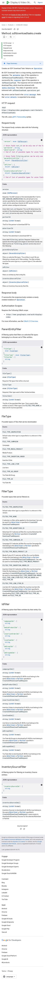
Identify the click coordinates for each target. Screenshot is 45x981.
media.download (8, 88)
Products (11, 25)
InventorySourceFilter (21, 173)
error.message (30, 95)
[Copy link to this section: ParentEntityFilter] (23, 329)
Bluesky (4, 886)
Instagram (5, 889)
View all (4, 932)
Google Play (5, 929)
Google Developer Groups (10, 863)
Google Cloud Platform (9, 956)
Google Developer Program (10, 860)
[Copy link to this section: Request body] (17, 123)
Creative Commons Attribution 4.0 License (16, 839)
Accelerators (6, 870)
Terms (4, 971)
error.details (11, 97)
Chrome (4, 912)
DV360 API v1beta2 (22, 25)
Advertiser (15, 522)
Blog (3, 882)
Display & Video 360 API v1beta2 (21, 2)
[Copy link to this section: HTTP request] (17, 103)
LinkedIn (4, 893)
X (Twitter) (5, 896)
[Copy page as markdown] (11, 37)
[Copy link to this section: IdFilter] (12, 604)
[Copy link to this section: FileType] (13, 416)
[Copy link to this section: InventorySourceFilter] (28, 767)
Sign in (40, 2)
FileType (13, 351)
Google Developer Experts (10, 867)
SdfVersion (22, 141)
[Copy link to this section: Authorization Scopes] (24, 306)
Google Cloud (6, 925)
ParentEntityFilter (19, 160)
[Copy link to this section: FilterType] (15, 491)
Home (3, 25)
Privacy (10, 971)
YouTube (5, 899)
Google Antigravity (8, 922)
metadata (16, 75)
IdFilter (15, 167)
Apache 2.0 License (19, 841)
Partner (18, 534)
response (17, 80)
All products (6, 962)
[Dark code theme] (41, 140)
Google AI (5, 959)
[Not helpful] (17, 29)
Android (4, 908)
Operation (38, 68)
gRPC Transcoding (19, 117)
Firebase (4, 915)
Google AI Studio (7, 919)
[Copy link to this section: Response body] (19, 293)
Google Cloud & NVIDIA (9, 873)
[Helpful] (14, 29)
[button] (22, 63)
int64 (11, 221)
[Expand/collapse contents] (13, 43)
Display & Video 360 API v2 (19, 15)
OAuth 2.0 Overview (31, 321)
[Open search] (35, 2)
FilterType (25, 355)
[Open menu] (3, 2)
